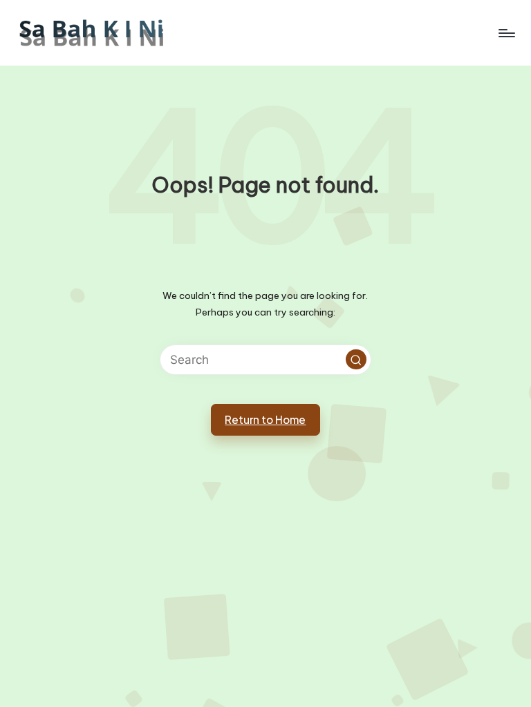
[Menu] (506, 33)
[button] (356, 359)
